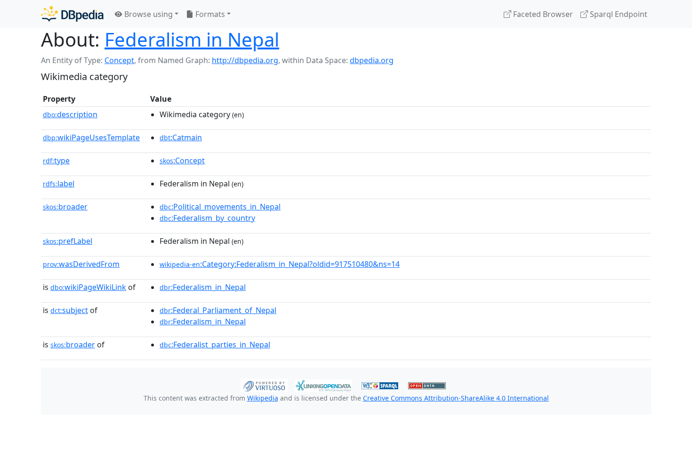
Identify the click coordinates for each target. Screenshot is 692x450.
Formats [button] (209, 14)
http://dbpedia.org (245, 60)
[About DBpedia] (72, 14)
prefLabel (67, 241)
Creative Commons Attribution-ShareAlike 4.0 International (456, 398)
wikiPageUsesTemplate (91, 137)
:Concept (182, 160)
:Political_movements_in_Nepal (220, 206)
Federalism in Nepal (192, 39)
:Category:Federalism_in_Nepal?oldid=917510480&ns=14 (280, 264)
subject (69, 310)
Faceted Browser (542, 14)
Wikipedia (262, 398)
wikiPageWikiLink (88, 287)
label (58, 183)
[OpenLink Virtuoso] (264, 384)
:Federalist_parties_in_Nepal (215, 344)
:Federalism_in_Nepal (203, 287)
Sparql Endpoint (617, 14)
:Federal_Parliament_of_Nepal (218, 310)
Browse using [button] (147, 14)
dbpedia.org (372, 60)
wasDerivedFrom (81, 264)
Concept (119, 60)
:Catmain (181, 137)
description (70, 114)
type (56, 160)
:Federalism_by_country (207, 218)
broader (65, 206)
